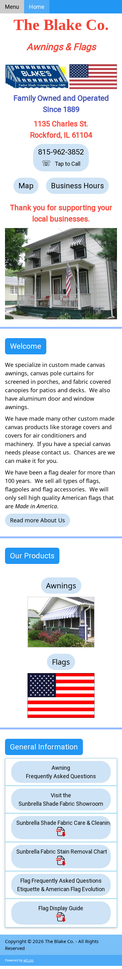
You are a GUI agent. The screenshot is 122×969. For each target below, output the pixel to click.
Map (25, 185)
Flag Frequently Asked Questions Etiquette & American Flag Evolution (61, 884)
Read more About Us (37, 520)
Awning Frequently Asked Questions (61, 771)
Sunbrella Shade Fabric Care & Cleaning (63, 822)
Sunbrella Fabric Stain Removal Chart (61, 851)
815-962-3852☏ (61, 158)
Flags (61, 662)
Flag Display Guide (60, 908)
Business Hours (77, 185)
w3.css (28, 960)
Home (36, 6)
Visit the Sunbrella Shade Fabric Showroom (60, 799)
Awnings (61, 585)
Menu (12, 6)
